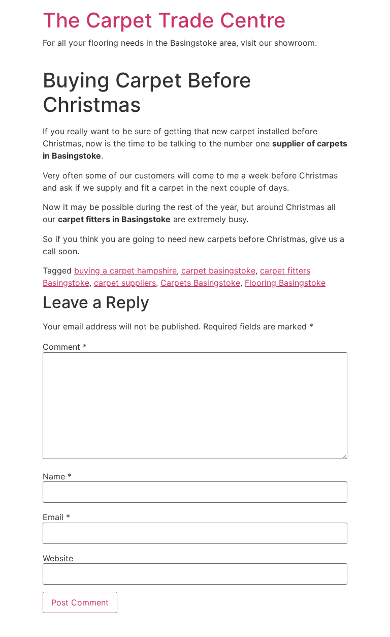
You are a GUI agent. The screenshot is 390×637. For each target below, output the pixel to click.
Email (56, 517)
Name (57, 476)
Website (58, 558)
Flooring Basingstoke (285, 283)
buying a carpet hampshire (125, 270)
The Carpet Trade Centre (164, 20)
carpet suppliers (125, 283)
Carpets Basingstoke (200, 283)
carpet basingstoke (218, 270)
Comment (65, 347)
